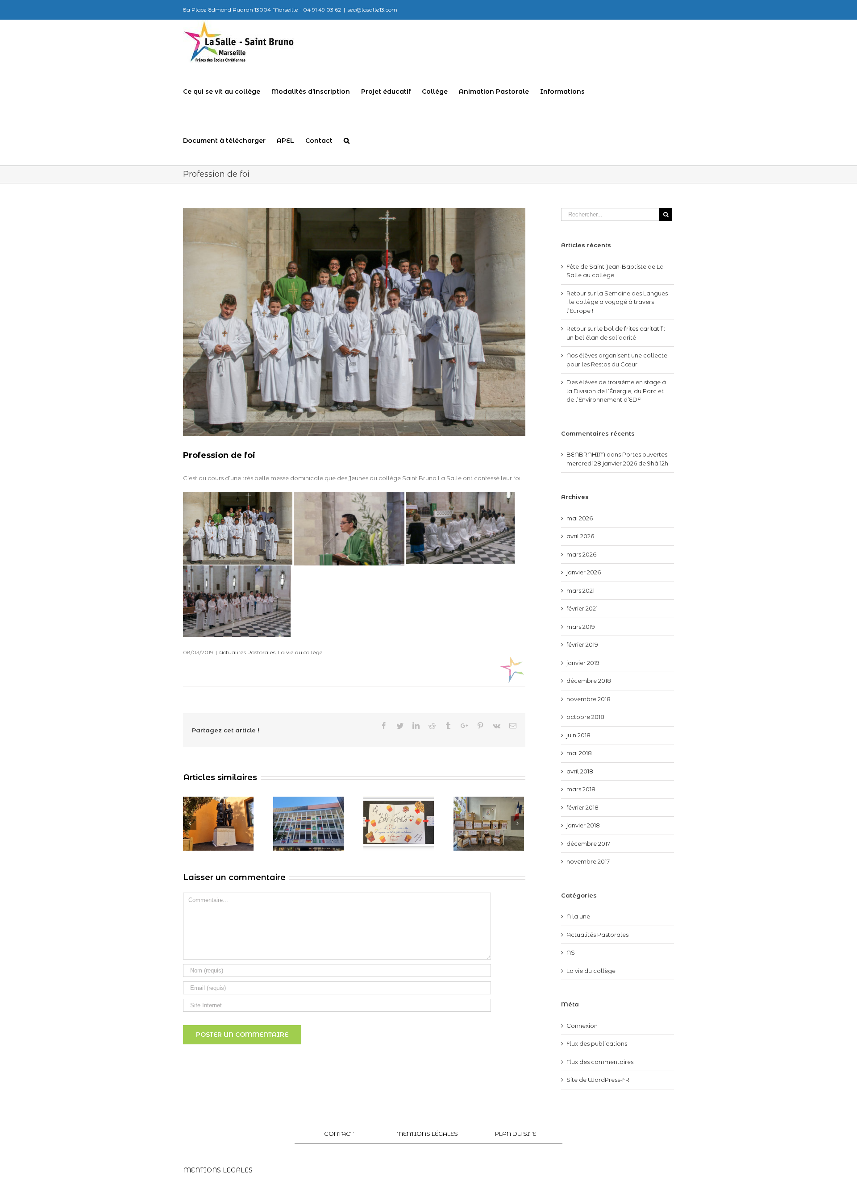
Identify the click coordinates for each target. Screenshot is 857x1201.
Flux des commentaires (599, 1061)
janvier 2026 (583, 572)
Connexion (582, 1025)
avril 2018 (579, 771)
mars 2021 (580, 590)
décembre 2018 (588, 680)
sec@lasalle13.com (372, 9)
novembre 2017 (588, 861)
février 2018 (582, 807)
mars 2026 (581, 554)
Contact (339, 1133)
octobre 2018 (585, 716)
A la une (578, 916)
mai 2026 (579, 518)
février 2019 (582, 644)
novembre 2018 (588, 698)
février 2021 (582, 608)
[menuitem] (227, 91)
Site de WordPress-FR (597, 1079)
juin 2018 (578, 735)
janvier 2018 (583, 825)
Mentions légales (427, 1133)
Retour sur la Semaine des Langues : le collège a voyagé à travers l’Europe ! (617, 302)
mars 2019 (580, 626)
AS (570, 952)
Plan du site (515, 1133)
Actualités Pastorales (247, 652)
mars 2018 (580, 789)
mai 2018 (579, 752)
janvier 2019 (582, 662)
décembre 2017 (588, 843)
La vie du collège (300, 652)
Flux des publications (596, 1043)
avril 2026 (580, 536)
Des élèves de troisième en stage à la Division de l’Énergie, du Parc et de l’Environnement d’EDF (616, 390)
